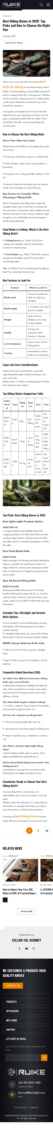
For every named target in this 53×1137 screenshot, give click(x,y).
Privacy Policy (21, 1107)
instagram (34, 949)
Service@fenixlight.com (31, 1093)
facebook (19, 949)
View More (26, 911)
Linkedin (47, 830)
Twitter (38, 830)
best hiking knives (27, 816)
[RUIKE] (11, 5)
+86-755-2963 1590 (29, 1083)
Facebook (29, 830)
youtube (26, 949)
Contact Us (13, 985)
